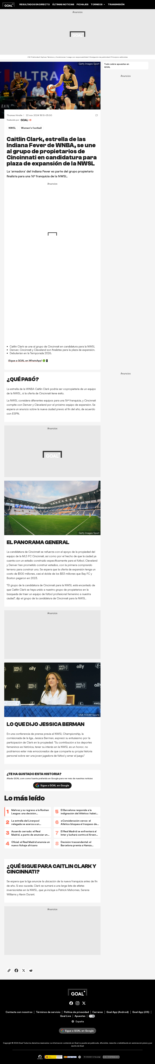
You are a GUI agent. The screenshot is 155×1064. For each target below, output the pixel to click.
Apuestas (80, 1016)
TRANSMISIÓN (116, 4)
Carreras (97, 1012)
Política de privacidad (76, 1012)
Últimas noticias (63, 4)
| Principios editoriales (119, 57)
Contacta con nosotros (19, 1012)
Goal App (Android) (117, 1012)
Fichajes (82, 4)
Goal (21, 1043)
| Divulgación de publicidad (99, 57)
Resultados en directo (34, 4)
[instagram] (77, 1004)
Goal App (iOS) (140, 1012)
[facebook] (71, 1004)
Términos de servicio (48, 1012)
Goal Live (65, 1016)
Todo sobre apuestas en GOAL (116, 65)
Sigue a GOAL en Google (54, 785)
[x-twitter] (83, 1004)
